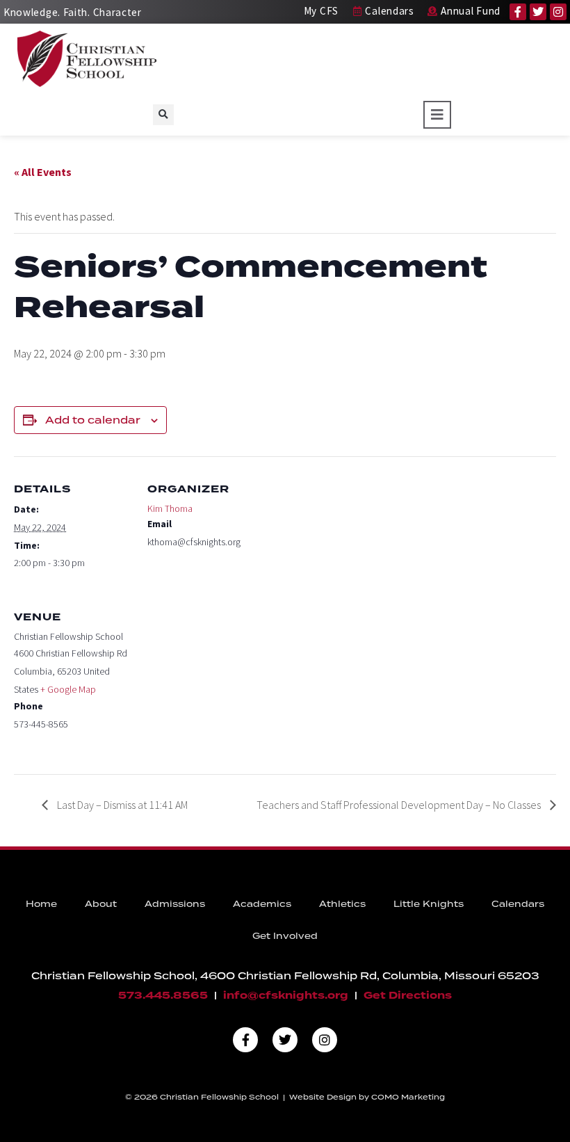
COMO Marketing (408, 1097)
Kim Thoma (170, 508)
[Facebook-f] (518, 11)
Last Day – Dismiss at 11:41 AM (121, 805)
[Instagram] (558, 11)
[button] (163, 114)
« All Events (43, 172)
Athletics (342, 904)
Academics (262, 904)
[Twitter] (538, 11)
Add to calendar (92, 420)
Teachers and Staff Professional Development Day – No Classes (399, 805)
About (101, 904)
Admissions (175, 904)
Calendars (517, 904)
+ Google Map (68, 689)
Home (41, 904)
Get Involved (285, 936)
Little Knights (428, 904)
